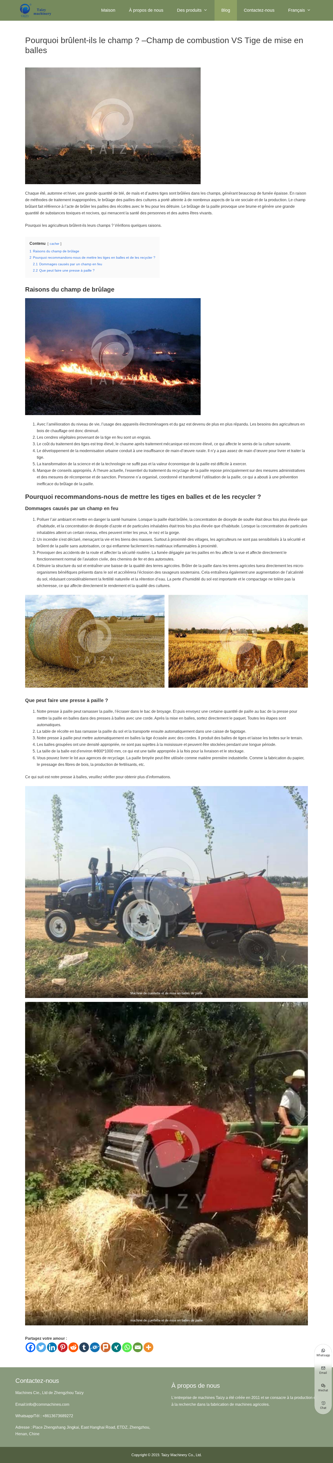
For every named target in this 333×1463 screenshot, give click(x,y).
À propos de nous (146, 10)
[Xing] (116, 1347)
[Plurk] (105, 1347)
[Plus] (148, 1347)
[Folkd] (95, 1347)
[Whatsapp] (127, 1347)
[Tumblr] (84, 1347)
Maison (108, 10)
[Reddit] (73, 1347)
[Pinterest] (63, 1347)
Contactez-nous (259, 10)
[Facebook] (30, 1347)
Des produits (189, 10)
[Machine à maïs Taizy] (36, 10)
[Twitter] (41, 1347)
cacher (54, 244)
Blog (225, 10)
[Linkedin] (52, 1347)
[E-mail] (138, 1347)
